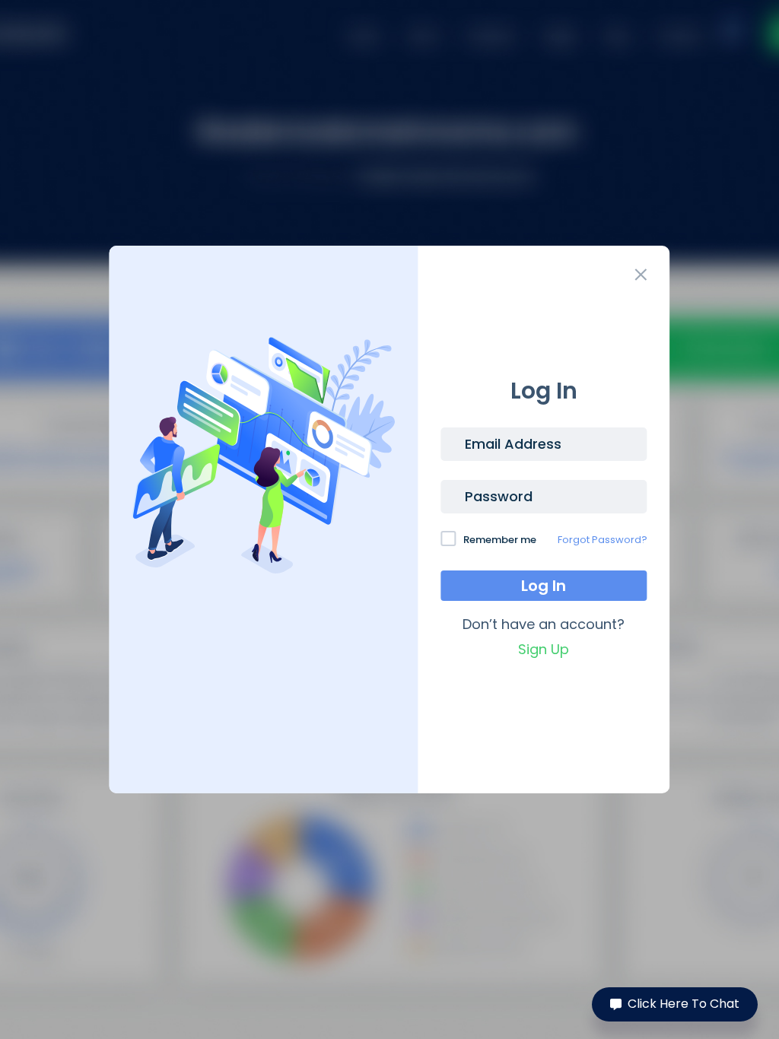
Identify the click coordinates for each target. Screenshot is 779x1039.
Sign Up (543, 649)
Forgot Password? (602, 539)
